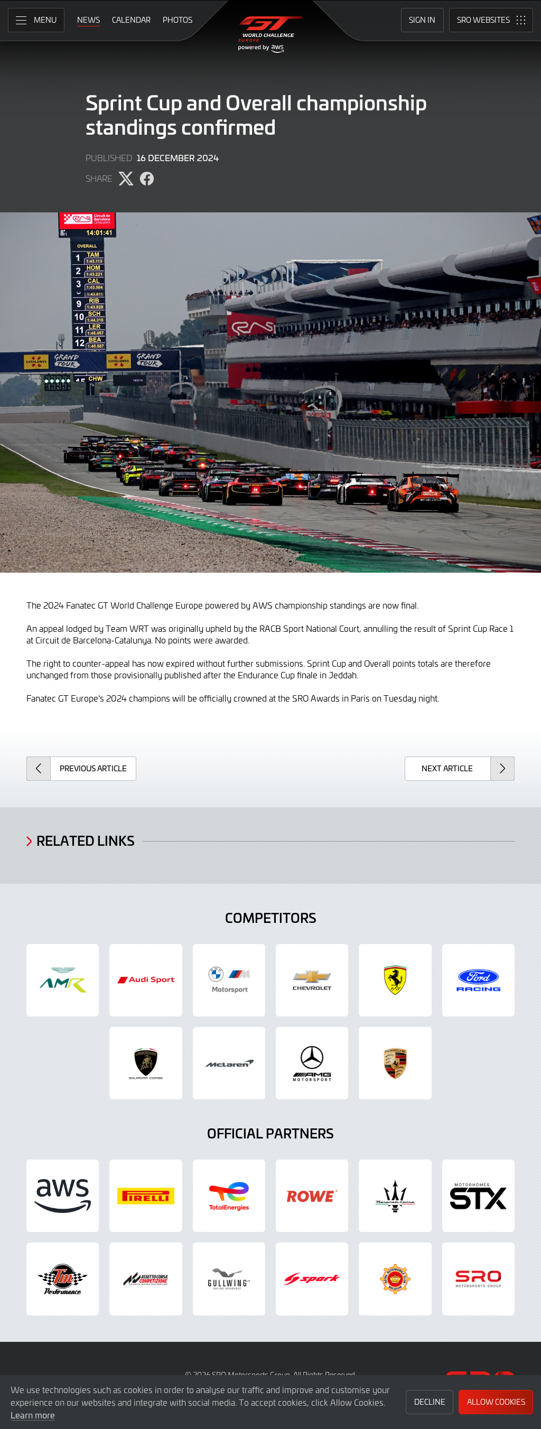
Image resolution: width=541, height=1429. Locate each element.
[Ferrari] (395, 980)
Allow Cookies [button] (496, 1402)
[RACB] (395, 1279)
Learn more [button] (33, 1415)
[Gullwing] (229, 1279)
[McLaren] (229, 1063)
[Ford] (478, 980)
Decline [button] (429, 1402)
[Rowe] (312, 1196)
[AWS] (62, 1196)
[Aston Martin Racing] (62, 980)
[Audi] (145, 980)
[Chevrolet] (312, 980)
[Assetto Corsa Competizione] (145, 1279)
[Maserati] (395, 1196)
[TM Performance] (62, 1279)
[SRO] (478, 1279)
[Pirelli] (145, 1196)
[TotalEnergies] (229, 1196)
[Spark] (312, 1279)
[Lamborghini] (145, 1063)
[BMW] (229, 980)
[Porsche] (395, 1063)
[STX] (478, 1196)
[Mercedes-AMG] (312, 1063)
